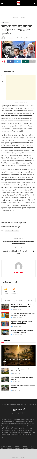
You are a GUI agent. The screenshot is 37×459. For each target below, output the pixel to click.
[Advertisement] (18, 10)
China (8, 231)
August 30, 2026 (8, 364)
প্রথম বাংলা (17, 446)
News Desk (10, 38)
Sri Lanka (15, 231)
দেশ (31, 446)
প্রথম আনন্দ (24, 446)
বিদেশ (7, 22)
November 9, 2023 (22, 38)
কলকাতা (9, 446)
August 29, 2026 (16, 381)
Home (3, 22)
